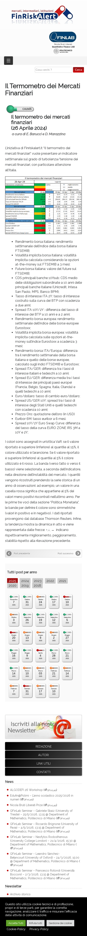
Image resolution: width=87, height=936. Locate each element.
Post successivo (65, 553)
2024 (25, 581)
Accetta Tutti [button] (15, 923)
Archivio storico (20, 894)
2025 (12, 581)
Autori (43, 755)
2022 (50, 581)
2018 (37, 585)
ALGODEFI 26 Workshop (26, 790)
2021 (62, 581)
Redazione (44, 746)
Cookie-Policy (16, 929)
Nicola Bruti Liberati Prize (26, 805)
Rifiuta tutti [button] (35, 923)
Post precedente (22, 553)
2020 (12, 585)
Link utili (44, 763)
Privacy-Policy (39, 929)
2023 (37, 581)
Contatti (43, 772)
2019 (25, 585)
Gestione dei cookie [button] (60, 923)
